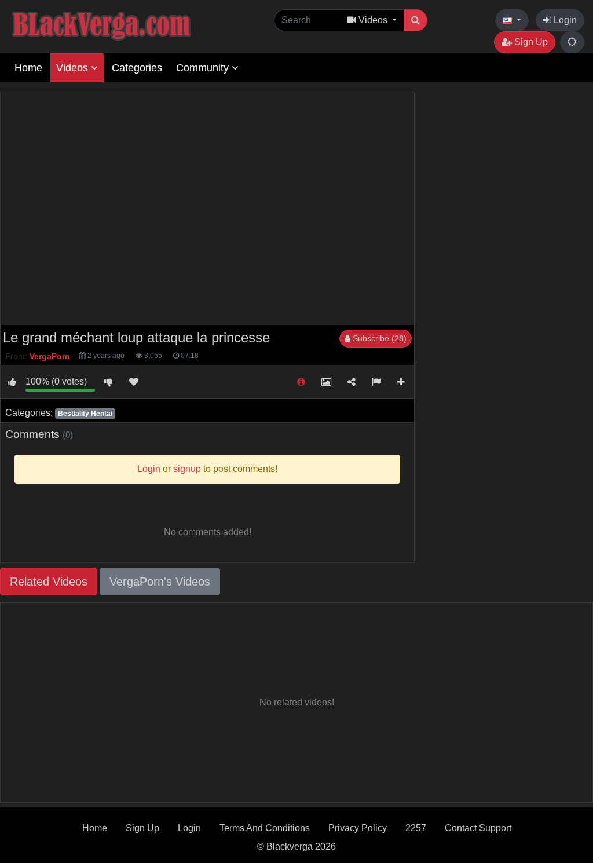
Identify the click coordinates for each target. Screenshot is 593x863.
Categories (137, 68)
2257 (415, 828)
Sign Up (530, 42)
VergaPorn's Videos (159, 581)
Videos (73, 68)
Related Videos (48, 581)
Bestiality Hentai (85, 413)
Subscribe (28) (378, 338)
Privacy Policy (357, 828)
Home (28, 68)
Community (204, 68)
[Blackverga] (127, 24)
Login (564, 20)
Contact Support (478, 828)
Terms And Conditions (264, 828)
